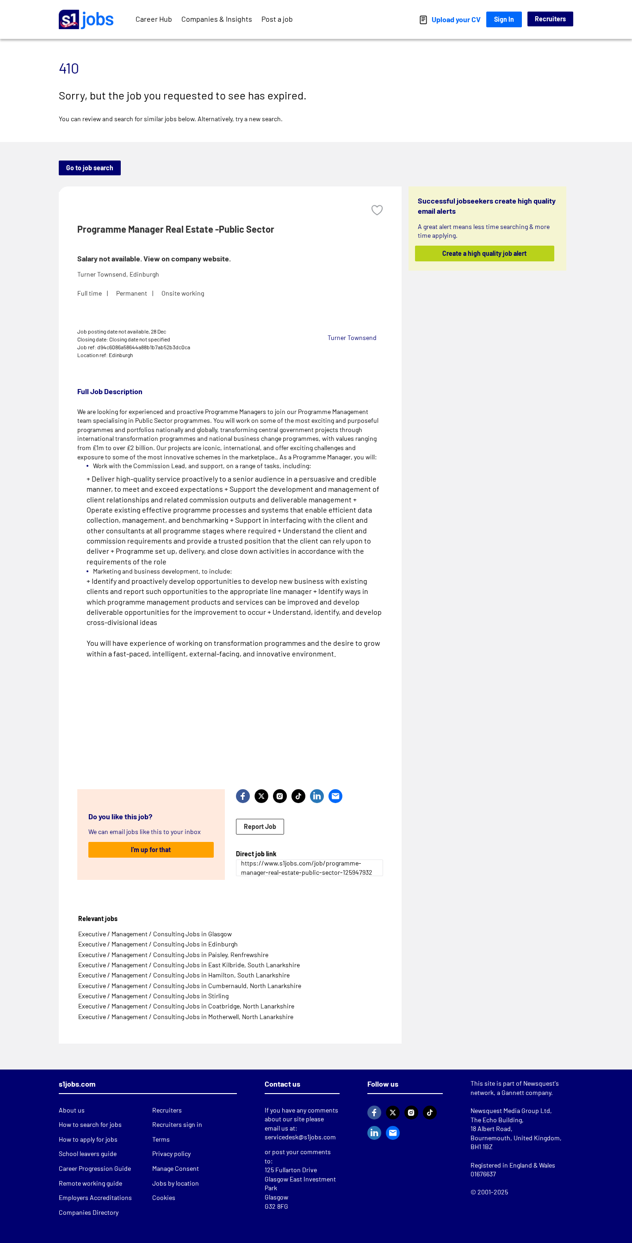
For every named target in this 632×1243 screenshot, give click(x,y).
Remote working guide (90, 1183)
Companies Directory (88, 1212)
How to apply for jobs (88, 1139)
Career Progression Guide (95, 1168)
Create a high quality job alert (485, 253)
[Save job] (377, 210)
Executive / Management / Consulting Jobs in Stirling (153, 996)
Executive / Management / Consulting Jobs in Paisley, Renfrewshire (173, 955)
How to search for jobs (90, 1124)
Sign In (504, 19)
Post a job (277, 18)
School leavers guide (88, 1153)
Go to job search (89, 168)
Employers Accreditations (95, 1197)
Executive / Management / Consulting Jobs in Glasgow (155, 934)
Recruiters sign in (177, 1124)
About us (72, 1110)
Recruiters (550, 19)
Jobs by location (175, 1183)
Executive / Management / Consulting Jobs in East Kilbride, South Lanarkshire (189, 965)
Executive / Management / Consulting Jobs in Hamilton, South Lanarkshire (184, 975)
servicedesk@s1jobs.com (300, 1137)
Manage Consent (175, 1168)
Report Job (260, 826)
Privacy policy (171, 1153)
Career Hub (154, 18)
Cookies (163, 1197)
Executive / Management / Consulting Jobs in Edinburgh (158, 944)
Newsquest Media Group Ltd (510, 1110)
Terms (161, 1139)
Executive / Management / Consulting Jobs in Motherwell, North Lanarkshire (185, 1016)
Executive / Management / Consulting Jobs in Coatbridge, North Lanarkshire (186, 1006)
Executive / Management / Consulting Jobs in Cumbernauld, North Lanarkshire (189, 985)
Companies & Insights (216, 18)
